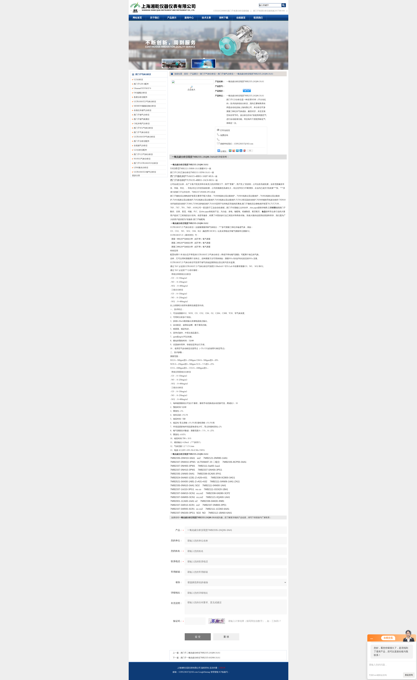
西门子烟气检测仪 (141, 119)
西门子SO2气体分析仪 (143, 128)
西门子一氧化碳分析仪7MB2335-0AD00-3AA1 (200, 658)
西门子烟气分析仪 (141, 115)
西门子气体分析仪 (143, 74)
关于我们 (154, 17)
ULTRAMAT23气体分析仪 (145, 101)
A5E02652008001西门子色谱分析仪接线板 (231, 11)
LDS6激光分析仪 (141, 167)
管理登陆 (214, 672)
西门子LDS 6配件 (141, 84)
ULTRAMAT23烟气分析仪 (145, 172)
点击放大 (191, 90)
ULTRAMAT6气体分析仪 (144, 137)
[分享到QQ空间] (230, 150)
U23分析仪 (138, 79)
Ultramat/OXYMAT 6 (142, 88)
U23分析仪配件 (140, 150)
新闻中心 (189, 17)
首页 (186, 74)
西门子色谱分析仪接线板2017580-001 (269, 11)
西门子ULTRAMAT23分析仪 (146, 163)
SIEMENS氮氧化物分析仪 (145, 106)
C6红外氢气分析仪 (142, 123)
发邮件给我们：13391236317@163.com (236, 144)
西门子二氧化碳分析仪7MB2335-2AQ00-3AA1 (200, 653)
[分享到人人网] (241, 150)
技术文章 (206, 17)
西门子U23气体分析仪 (143, 154)
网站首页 (137, 17)
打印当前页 (225, 130)
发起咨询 (409, 675)
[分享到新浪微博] (233, 150)
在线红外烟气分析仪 (142, 110)
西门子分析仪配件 (141, 141)
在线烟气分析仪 (140, 145)
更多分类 (136, 175)
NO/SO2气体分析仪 (142, 159)
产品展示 (171, 17)
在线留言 (240, 17)
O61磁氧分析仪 (140, 93)
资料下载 (223, 17)
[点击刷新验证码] (217, 621)
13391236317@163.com (188, 672)
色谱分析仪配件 (140, 97)
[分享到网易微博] (244, 150)
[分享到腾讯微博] (237, 150)
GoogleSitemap (204, 672)
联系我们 (258, 17)
